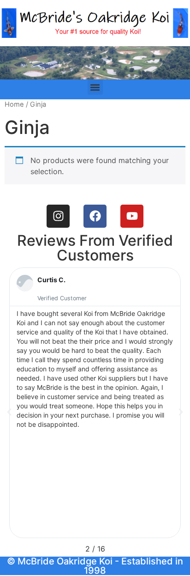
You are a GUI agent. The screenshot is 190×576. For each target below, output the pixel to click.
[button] (95, 87)
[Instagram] (58, 216)
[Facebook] (95, 216)
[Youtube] (131, 216)
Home (14, 104)
